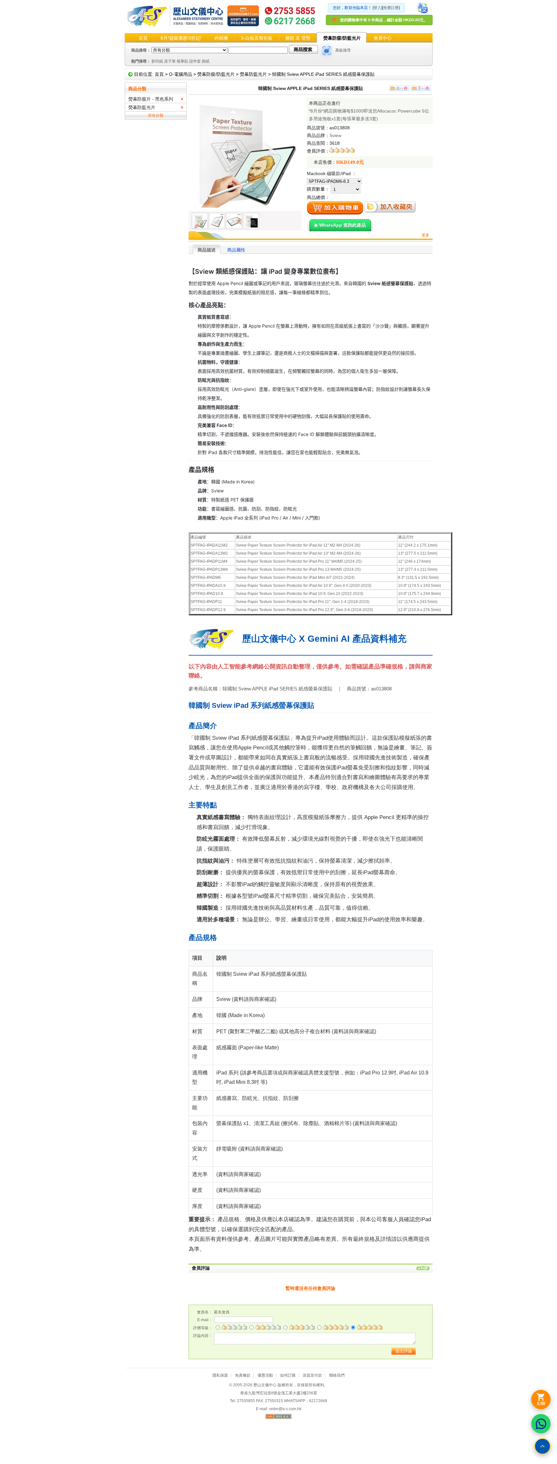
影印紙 (157, 61)
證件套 (195, 61)
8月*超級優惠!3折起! (181, 38)
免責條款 (242, 1375)
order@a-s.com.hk (285, 1409)
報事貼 (182, 61)
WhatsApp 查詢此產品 (342, 225)
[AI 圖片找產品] (326, 50)
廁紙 (206, 61)
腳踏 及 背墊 (297, 38)
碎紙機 (221, 38)
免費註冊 (391, 7)
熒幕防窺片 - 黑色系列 (150, 99)
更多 (425, 235)
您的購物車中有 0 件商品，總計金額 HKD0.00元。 (383, 20)
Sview (335, 135)
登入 (377, 7)
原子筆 (170, 61)
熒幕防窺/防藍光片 (342, 38)
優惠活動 (265, 1375)
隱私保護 (220, 1375)
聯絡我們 (337, 1375)
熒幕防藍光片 (253, 74)
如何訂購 (288, 1375)
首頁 (143, 38)
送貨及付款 (312, 1375)
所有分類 (155, 115)
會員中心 (383, 38)
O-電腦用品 (180, 74)
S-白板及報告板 (256, 38)
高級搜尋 (343, 50)
